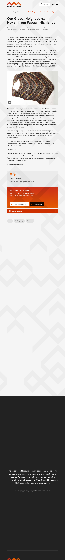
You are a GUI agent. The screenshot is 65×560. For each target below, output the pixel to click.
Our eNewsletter (20, 204)
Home (8, 12)
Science (20, 12)
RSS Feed (38, 204)
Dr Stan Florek (12, 29)
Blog (14, 12)
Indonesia (30, 221)
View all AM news (17, 211)
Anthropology (19, 221)
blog (10, 221)
